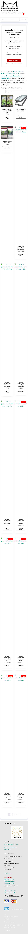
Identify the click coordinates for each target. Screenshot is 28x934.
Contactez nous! (8, 873)
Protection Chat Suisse (10, 890)
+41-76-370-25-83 (9, 879)
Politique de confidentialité (10, 847)
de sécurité (17, 71)
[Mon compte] (21, 15)
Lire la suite (20, 391)
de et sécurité (11, 76)
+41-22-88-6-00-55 (9, 881)
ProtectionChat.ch (9, 10)
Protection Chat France (10, 892)
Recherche (23, 19)
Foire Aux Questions (9, 846)
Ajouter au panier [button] (7, 118)
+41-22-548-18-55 (9, 883)
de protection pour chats (10, 74)
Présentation (7, 849)
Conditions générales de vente (11, 844)
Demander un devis (14, 60)
